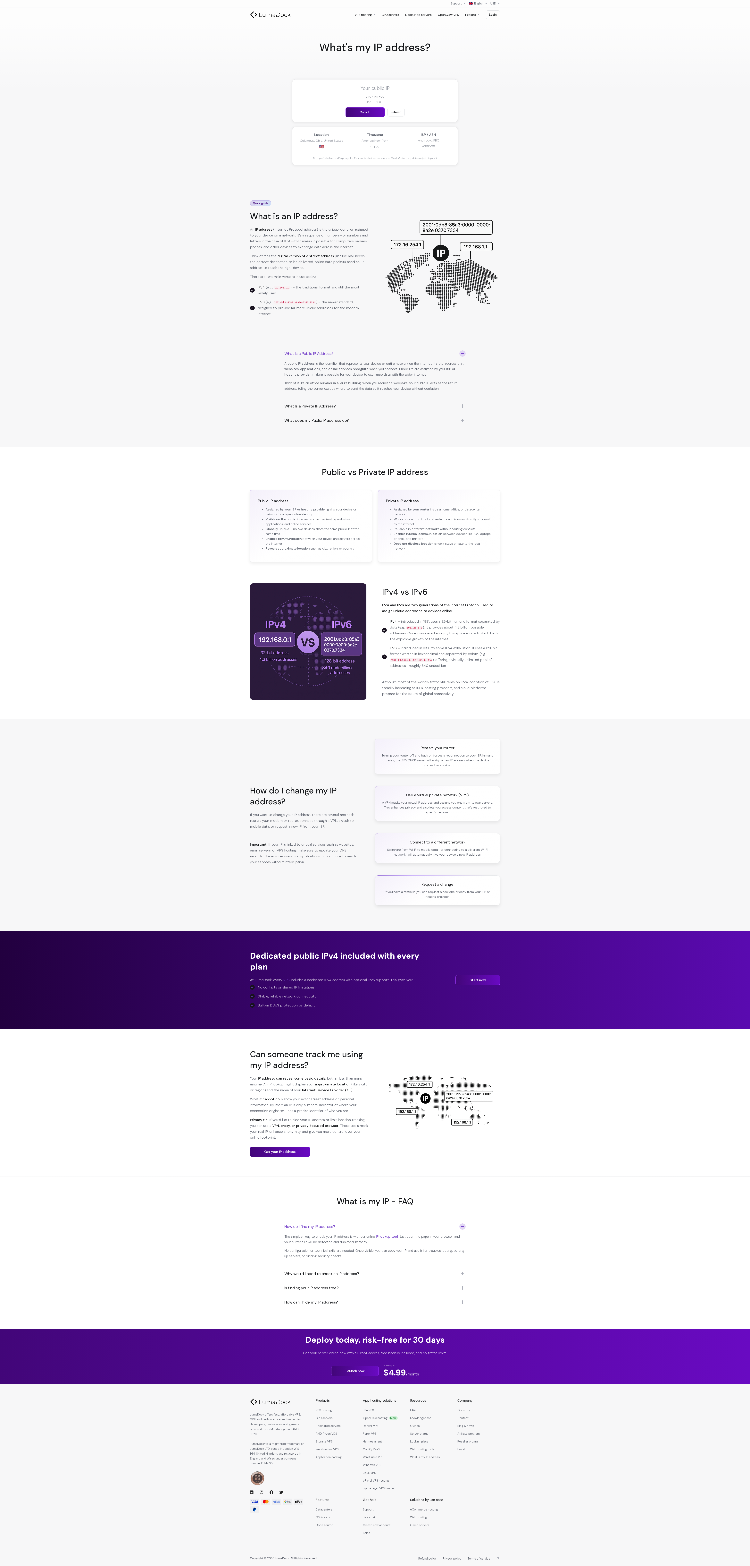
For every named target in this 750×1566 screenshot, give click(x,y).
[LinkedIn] (252, 1492)
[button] (375, 373)
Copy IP (365, 112)
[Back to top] (498, 1557)
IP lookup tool (387, 1236)
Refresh (396, 112)
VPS (286, 980)
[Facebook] (271, 1492)
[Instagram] (261, 1492)
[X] (281, 1492)
